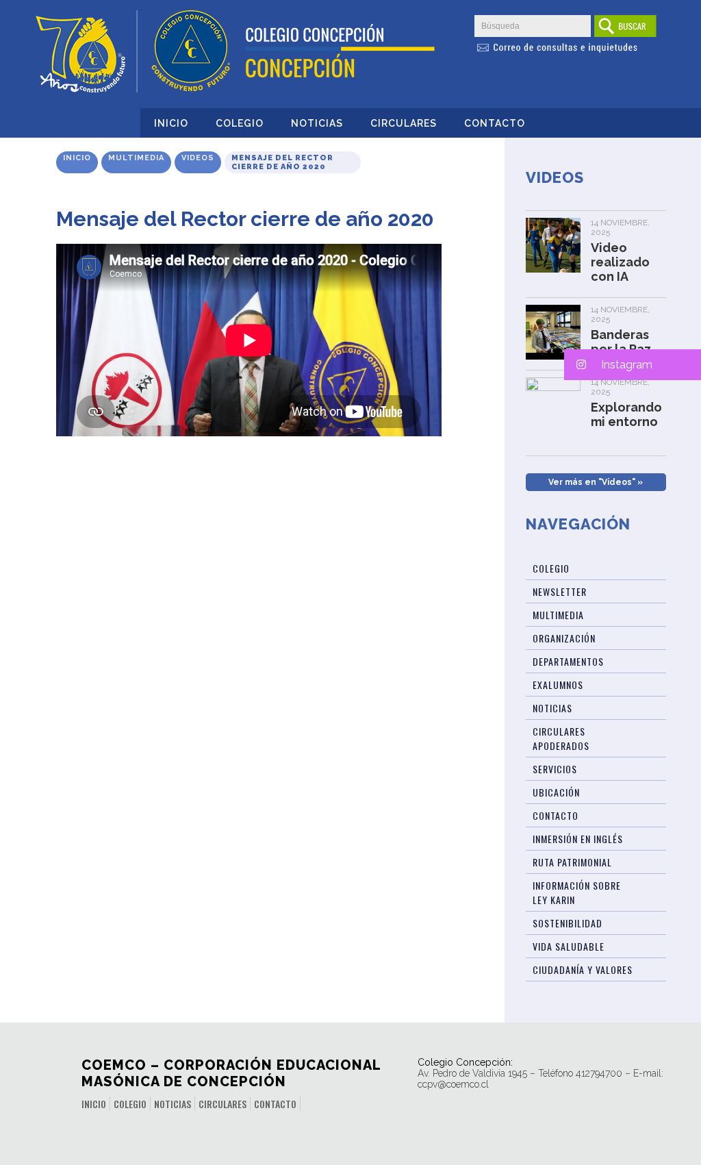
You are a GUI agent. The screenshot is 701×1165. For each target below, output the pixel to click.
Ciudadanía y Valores (583, 969)
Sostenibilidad (567, 923)
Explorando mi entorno (626, 414)
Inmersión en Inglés (578, 838)
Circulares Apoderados (561, 738)
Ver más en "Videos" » (595, 482)
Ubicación (556, 792)
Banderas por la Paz (621, 341)
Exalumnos (558, 684)
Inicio (171, 123)
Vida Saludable (568, 946)
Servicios (555, 769)
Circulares (403, 123)
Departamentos (568, 661)
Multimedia (136, 157)
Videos (197, 157)
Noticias (317, 123)
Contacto (494, 123)
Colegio (240, 123)
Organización (564, 638)
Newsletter (560, 591)
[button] (632, 364)
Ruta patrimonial (572, 862)
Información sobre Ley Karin (577, 892)
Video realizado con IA (620, 262)
